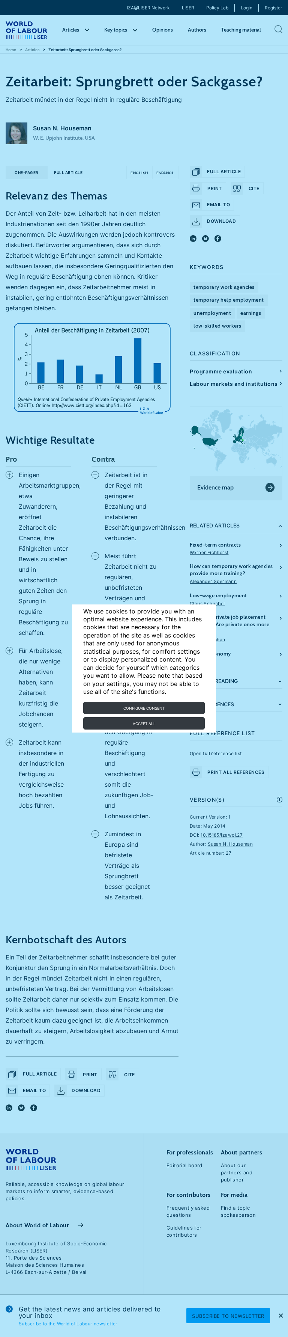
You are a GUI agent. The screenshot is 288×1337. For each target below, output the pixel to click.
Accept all (144, 723)
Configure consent (144, 708)
